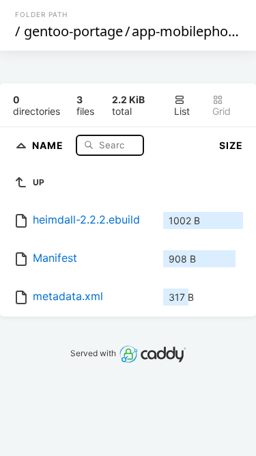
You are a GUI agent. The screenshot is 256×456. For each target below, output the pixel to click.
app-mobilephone (188, 31)
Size (231, 145)
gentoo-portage (73, 31)
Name (49, 144)
